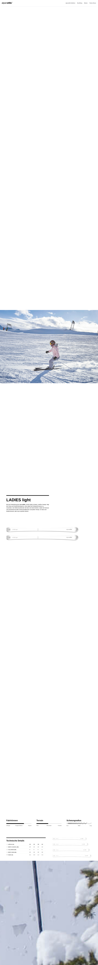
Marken (86, 3)
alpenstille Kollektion (70, 3)
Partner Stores (93, 3)
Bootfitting (79, 3)
